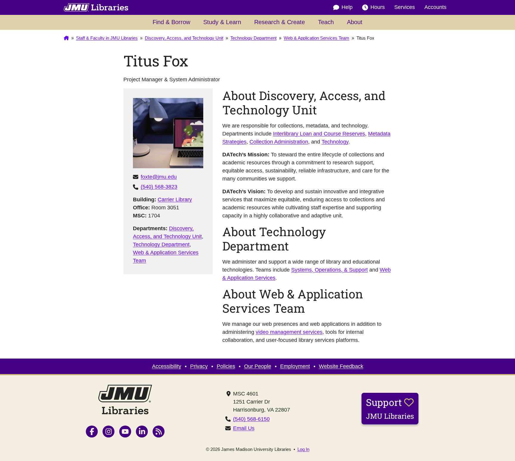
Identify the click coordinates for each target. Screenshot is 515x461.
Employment (295, 366)
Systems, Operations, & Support (329, 270)
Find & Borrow (171, 22)
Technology (335, 142)
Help (347, 7)
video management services (289, 332)
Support (390, 408)
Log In (303, 449)
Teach (326, 22)
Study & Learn (222, 22)
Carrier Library (175, 200)
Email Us (244, 428)
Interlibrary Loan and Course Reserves (319, 134)
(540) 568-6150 (251, 419)
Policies (226, 366)
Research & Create (279, 22)
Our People (257, 366)
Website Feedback (341, 366)
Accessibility (166, 366)
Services (404, 7)
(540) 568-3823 (159, 187)
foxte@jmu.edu (159, 177)
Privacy (199, 366)
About (354, 22)
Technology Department (161, 244)
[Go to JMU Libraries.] (66, 38)
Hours (377, 7)
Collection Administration (278, 142)
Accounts (435, 7)
